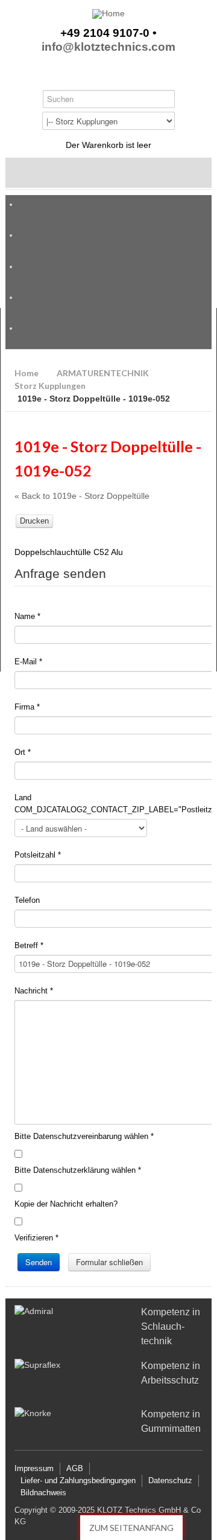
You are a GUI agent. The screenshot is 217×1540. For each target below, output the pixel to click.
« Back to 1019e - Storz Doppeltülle (81, 496)
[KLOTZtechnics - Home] (108, 14)
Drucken (34, 520)
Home (26, 373)
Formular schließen (109, 1262)
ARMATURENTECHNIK (103, 373)
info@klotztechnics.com (108, 47)
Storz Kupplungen (50, 385)
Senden (38, 1262)
